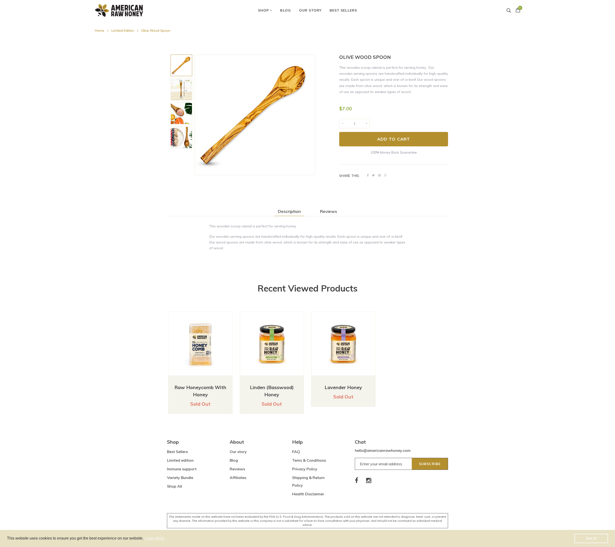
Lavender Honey (343, 387)
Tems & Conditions (309, 460)
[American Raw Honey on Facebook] (357, 480)
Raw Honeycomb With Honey (200, 391)
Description (289, 211)
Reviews (328, 211)
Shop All (174, 486)
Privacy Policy (304, 468)
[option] (181, 65)
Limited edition (180, 460)
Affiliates (238, 477)
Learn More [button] (155, 538)
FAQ (296, 451)
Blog (234, 460)
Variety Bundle (180, 477)
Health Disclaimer (308, 493)
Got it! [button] (591, 538)
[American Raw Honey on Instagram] (369, 480)
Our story (238, 451)
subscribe (429, 464)
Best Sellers (177, 451)
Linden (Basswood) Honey (272, 391)
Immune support (182, 468)
